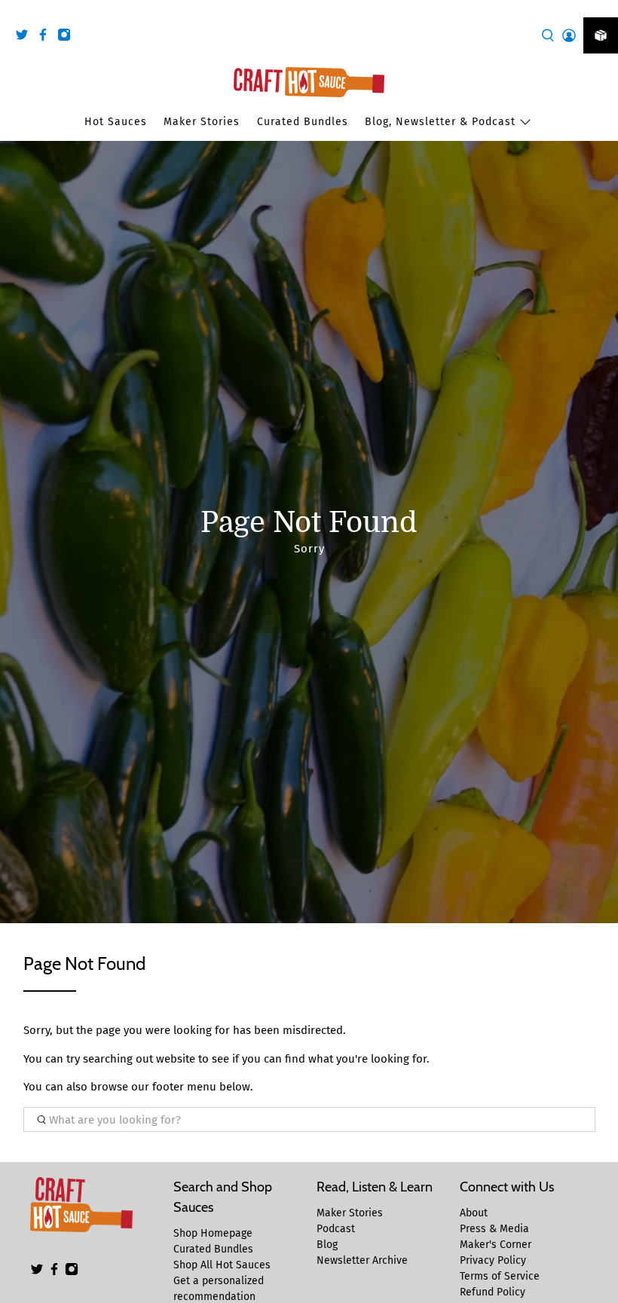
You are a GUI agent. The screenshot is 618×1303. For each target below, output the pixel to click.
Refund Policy (492, 1292)
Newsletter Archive (362, 1260)
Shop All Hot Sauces (222, 1265)
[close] (602, 8)
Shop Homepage (212, 1233)
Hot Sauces (115, 121)
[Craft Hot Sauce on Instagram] (67, 37)
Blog (327, 1244)
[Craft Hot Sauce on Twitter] (25, 37)
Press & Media (494, 1228)
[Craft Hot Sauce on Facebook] (46, 37)
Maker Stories (202, 121)
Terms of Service (500, 1276)
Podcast (336, 1228)
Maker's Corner (495, 1244)
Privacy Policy (493, 1260)
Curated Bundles (302, 121)
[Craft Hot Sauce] (309, 82)
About (474, 1213)
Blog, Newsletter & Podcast (440, 121)
